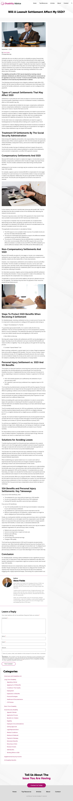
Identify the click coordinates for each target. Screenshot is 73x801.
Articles (52, 3)
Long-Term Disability (10, 679)
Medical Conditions (12, 732)
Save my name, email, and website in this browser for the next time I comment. (24, 653)
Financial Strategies (12, 696)
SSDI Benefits (10, 749)
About (59, 3)
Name (4, 636)
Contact (66, 3)
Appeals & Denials (12, 712)
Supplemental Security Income (13, 756)
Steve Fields (6, 52)
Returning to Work (12, 744)
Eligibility (9, 721)
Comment (5, 618)
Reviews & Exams (11, 746)
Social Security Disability (11, 709)
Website (4, 647)
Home (34, 3)
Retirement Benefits (12, 741)
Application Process (12, 715)
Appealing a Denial (12, 682)
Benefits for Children (12, 718)
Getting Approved (12, 726)
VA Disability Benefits (10, 760)
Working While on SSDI (13, 752)
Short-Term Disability (10, 706)
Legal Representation (13, 729)
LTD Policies (10, 702)
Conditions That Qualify (13, 688)
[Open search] (71, 3)
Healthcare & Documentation (15, 699)
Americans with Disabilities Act (13, 676)
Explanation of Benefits (13, 693)
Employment (10, 690)
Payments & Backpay (12, 738)
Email (4, 642)
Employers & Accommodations (15, 724)
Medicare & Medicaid (12, 735)
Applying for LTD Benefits (14, 685)
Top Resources (43, 3)
